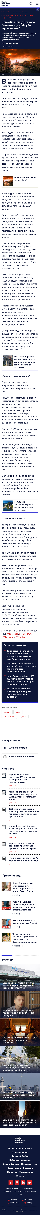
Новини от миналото (20, 1160)
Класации (28, 1168)
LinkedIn (9, 637)
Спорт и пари (14, 1168)
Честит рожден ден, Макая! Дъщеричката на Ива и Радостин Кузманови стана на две (24, 938)
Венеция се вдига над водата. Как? (25, 178)
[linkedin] (23, 1182)
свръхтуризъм (9, 717)
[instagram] (17, 1182)
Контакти (17, 1191)
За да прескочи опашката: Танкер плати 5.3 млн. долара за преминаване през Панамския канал (20, 655)
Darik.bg (13, 1200)
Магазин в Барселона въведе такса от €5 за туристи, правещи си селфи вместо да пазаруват (24, 362)
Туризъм (25, 12)
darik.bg (16, 895)
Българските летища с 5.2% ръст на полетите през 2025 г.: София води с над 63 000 (19, 1095)
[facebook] (11, 1182)
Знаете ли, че (26, 1172)
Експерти (26, 1164)
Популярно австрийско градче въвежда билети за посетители (23, 506)
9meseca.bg (17, 946)
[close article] (37, 9)
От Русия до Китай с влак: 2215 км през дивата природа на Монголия (20, 1040)
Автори (20, 1176)
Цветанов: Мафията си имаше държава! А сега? (24, 921)
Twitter (21, 637)
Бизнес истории (20, 1152)
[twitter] (29, 1182)
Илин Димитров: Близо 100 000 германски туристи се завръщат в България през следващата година (20, 680)
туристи (23, 717)
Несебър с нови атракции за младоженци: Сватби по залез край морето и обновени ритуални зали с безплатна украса (18, 1070)
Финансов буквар (20, 1156)
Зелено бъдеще (11, 1164)
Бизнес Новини (15, 12)
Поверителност (27, 1188)
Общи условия (12, 1188)
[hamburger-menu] (37, 3)
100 (35, 1164)
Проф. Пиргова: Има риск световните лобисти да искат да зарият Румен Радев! (22, 887)
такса (18, 712)
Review (28, 1148)
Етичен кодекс (30, 1191)
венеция (7, 712)
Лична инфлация (18, 747)
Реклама (7, 1191)
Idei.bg (29, 1202)
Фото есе (12, 1172)
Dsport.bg (28, 1200)
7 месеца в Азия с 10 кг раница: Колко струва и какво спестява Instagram (18, 1013)
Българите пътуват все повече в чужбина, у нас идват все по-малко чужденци (19, 692)
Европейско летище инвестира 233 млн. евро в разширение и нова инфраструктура (18, 985)
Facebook (13, 634)
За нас (20, 1194)
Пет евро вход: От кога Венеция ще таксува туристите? (18, 17)
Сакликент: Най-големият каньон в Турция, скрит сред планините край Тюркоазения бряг (21, 667)
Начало (5, 12)
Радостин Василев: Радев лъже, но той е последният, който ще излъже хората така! (23, 906)
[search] (31, 3)
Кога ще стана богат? (22, 756)
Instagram (27, 634)
